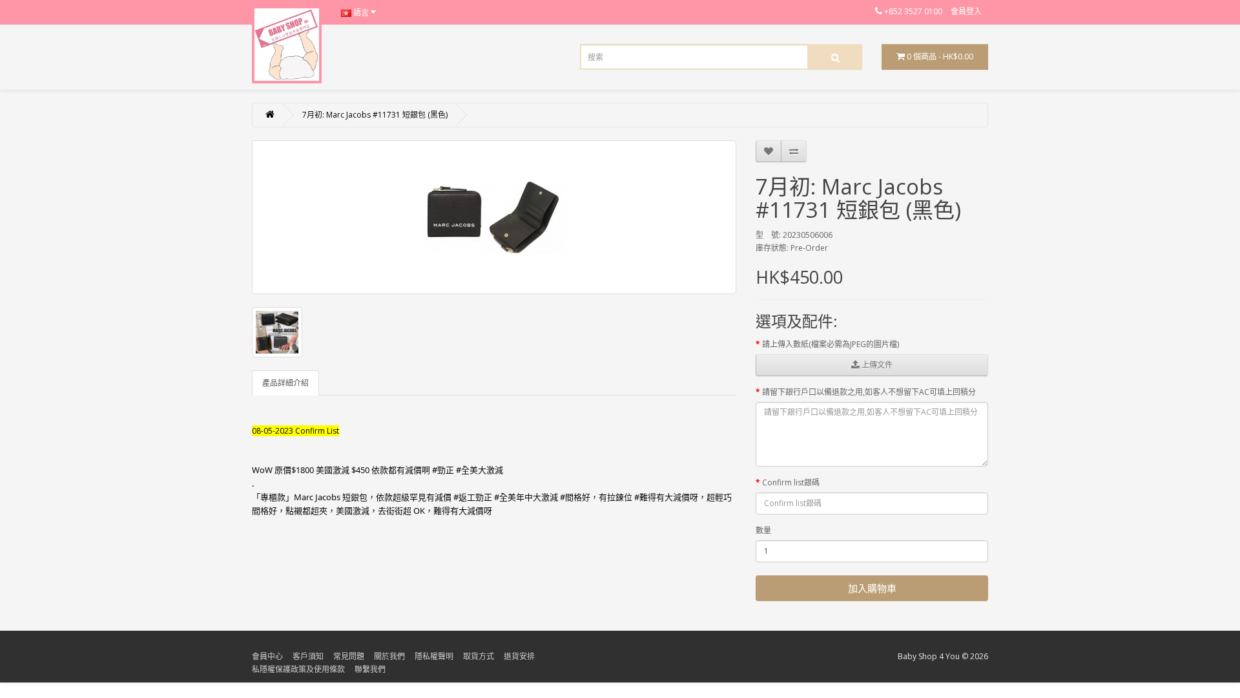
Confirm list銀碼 (791, 482)
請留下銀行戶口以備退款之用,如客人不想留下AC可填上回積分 (869, 391)
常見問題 (348, 656)
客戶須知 (308, 656)
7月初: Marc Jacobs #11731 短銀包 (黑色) (375, 114)
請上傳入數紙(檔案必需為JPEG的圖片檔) (830, 344)
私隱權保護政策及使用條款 (298, 669)
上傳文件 (876, 364)
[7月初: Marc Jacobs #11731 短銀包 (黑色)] (494, 217)
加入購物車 (872, 588)
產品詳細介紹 (285, 382)
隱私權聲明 (434, 656)
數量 (763, 530)
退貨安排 (519, 656)
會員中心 (267, 656)
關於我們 (389, 656)
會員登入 (966, 11)
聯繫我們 (370, 669)
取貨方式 (478, 656)
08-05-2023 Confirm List (295, 430)
